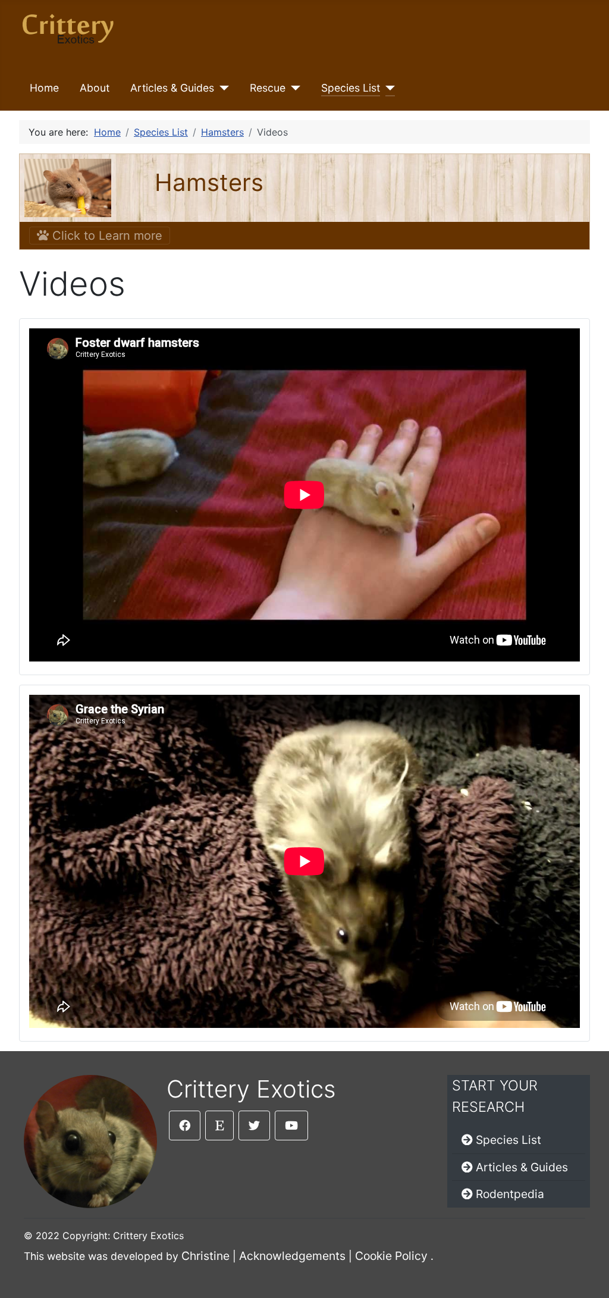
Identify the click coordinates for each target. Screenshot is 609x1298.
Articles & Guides (172, 87)
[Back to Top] (588, 1275)
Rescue (267, 87)
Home (44, 87)
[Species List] (387, 88)
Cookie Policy (391, 1256)
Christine (205, 1256)
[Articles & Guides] (221, 88)
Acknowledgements (292, 1256)
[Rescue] (292, 88)
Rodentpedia (510, 1194)
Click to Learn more (105, 235)
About (94, 87)
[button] (184, 1125)
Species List (350, 87)
